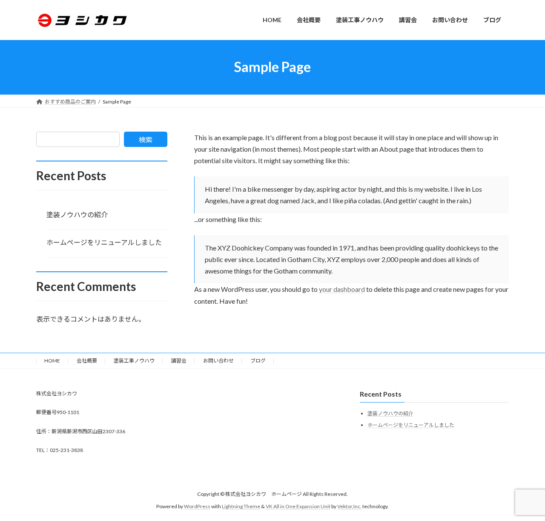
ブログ (258, 360)
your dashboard (342, 289)
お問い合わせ (218, 360)
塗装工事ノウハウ (134, 360)
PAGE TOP (524, 497)
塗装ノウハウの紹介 (77, 214)
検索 (145, 139)
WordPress (197, 506)
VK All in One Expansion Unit (298, 506)
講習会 (178, 360)
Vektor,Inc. (349, 506)
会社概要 (87, 360)
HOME (52, 360)
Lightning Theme (241, 506)
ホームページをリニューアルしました (104, 242)
